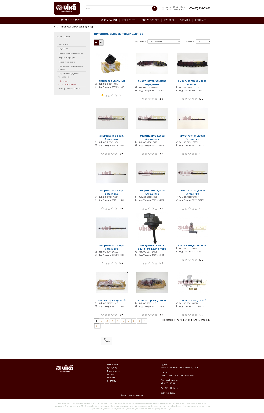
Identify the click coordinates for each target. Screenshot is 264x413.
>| (97, 326)
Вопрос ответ (150, 20)
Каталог (169, 20)
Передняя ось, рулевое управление (68, 75)
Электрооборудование (69, 88)
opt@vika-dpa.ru (168, 393)
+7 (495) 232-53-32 (199, 8)
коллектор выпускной (112, 300)
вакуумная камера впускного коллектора (152, 247)
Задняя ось (64, 48)
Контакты (201, 20)
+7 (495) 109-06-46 (169, 388)
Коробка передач (67, 57)
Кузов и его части (67, 62)
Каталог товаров (71, 20)
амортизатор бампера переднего (152, 82)
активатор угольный (112, 80)
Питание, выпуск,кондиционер (67, 82)
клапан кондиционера (192, 245)
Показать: (190, 41)
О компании (109, 20)
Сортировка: (140, 41)
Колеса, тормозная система (71, 53)
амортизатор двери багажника (112, 137)
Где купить (129, 20)
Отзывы (185, 20)
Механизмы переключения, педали (71, 68)
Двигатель (63, 44)
